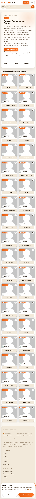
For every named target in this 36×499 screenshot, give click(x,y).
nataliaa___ (9, 140)
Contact (5, 461)
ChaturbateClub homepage (21, 37)
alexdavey (9, 87)
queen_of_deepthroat (26, 175)
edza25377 (27, 105)
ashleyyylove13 (9, 350)
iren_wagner (26, 420)
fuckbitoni (26, 315)
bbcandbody (26, 122)
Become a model (8, 471)
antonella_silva (9, 157)
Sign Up (26, 2)
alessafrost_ (9, 245)
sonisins (9, 122)
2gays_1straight (27, 87)
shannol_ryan (9, 315)
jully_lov (27, 140)
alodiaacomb (9, 175)
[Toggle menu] (3, 6)
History (5, 476)
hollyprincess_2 (9, 385)
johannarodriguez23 (9, 210)
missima (9, 420)
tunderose (26, 262)
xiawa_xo (26, 297)
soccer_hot (9, 280)
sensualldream (9, 402)
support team (24, 43)
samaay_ (26, 332)
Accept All (26, 494)
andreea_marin (26, 402)
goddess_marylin (26, 245)
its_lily (26, 192)
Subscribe (6, 464)
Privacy (5, 456)
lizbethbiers (27, 227)
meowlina (9, 297)
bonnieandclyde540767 (9, 105)
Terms (5, 453)
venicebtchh (9, 192)
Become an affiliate (8, 474)
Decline (10, 494)
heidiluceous (26, 350)
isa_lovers (9, 332)
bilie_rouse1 (9, 227)
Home (5, 15)
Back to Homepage (12, 49)
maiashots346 (26, 210)
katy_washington (26, 280)
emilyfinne (26, 385)
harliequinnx (9, 262)
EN (32, 2)
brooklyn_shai (26, 157)
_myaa (26, 367)
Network (5, 459)
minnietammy (9, 367)
